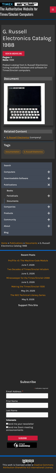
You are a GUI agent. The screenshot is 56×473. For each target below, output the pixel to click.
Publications (10, 184)
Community (10, 219)
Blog (6, 232)
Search (7, 165)
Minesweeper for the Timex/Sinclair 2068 (28, 277)
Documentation (13, 152)
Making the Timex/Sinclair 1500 (28, 286)
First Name (12, 401)
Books (10, 190)
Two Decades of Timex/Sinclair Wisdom (28, 269)
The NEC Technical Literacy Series (28, 295)
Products (8, 213)
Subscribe (22, 438)
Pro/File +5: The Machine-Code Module (28, 260)
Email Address (14, 391)
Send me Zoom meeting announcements (19, 428)
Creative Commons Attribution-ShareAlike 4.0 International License (28, 466)
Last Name (11, 410)
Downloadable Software (16, 178)
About (7, 226)
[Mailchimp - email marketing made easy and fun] (22, 447)
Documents (12, 201)
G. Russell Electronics (18, 137)
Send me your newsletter (21, 423)
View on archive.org (13, 53)
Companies (9, 206)
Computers (9, 172)
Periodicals (12, 195)
